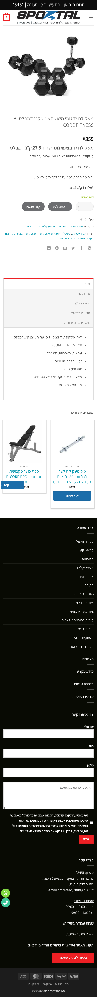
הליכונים (88, 559)
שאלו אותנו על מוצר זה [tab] (77, 323)
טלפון (90, 765)
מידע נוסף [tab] (84, 294)
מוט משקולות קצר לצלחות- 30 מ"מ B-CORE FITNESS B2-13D (72, 476)
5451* (18, 4)
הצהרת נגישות (84, 684)
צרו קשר (47, 984)
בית (67, 984)
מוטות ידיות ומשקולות (54, 226)
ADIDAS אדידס (83, 594)
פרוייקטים (34, 984)
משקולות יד (43, 234)
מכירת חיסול (85, 541)
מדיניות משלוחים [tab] (80, 313)
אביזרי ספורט (79, 234)
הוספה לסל (60, 206)
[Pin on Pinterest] (57, 248)
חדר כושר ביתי (75, 226)
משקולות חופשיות (60, 234)
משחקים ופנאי (84, 637)
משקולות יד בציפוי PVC (23, 234)
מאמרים (88, 659)
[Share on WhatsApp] (89, 248)
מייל (91, 746)
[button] (91, 17)
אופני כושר (86, 576)
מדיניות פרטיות (83, 696)
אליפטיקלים (85, 567)
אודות (58, 984)
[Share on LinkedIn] (49, 248)
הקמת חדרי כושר (82, 646)
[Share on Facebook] (81, 248)
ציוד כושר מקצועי (82, 611)
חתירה (89, 585)
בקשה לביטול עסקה (73, 957)
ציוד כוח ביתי (33, 226)
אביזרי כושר (85, 628)
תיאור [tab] (86, 283)
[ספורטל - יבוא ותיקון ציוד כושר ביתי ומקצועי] (49, 17)
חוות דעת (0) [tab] (82, 303)
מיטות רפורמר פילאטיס (78, 620)
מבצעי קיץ (87, 550)
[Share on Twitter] (73, 248)
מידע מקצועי (85, 671)
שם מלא (89, 727)
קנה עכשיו (33, 206)
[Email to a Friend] (65, 248)
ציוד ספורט (66, 238)
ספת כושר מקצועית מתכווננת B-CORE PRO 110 (24, 476)
